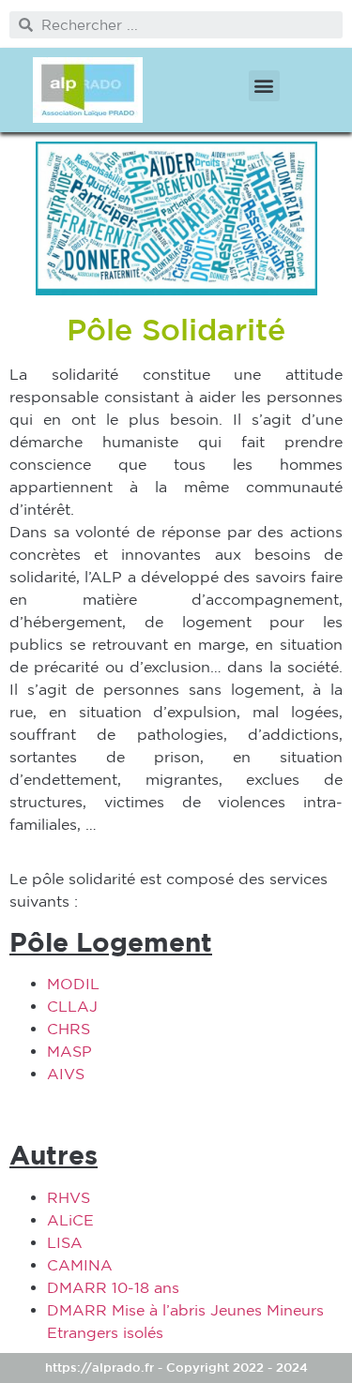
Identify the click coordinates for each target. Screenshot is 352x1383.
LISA (65, 1242)
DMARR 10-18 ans (113, 1287)
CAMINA (80, 1264)
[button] (264, 85)
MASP (69, 1051)
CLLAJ (72, 1006)
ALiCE (70, 1219)
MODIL (73, 983)
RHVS (68, 1197)
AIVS (65, 1073)
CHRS (68, 1028)
